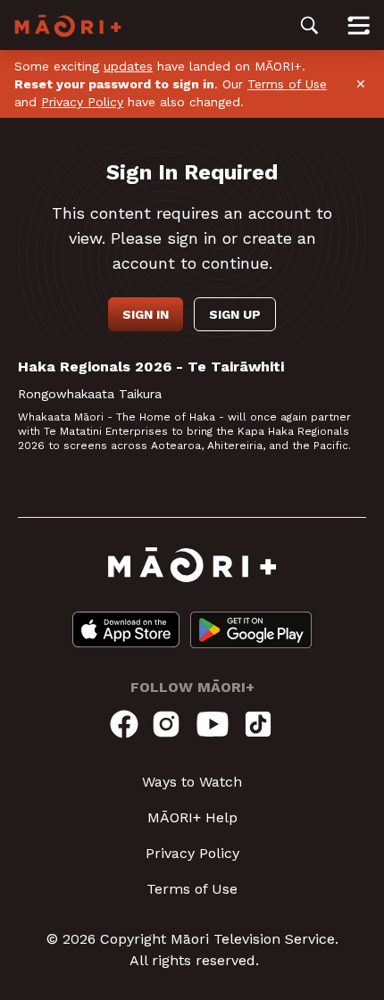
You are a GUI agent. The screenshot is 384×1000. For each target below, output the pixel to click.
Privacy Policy (82, 102)
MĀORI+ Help (192, 817)
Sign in (145, 314)
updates (128, 66)
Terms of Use (287, 84)
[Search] (309, 25)
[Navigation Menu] (358, 25)
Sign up (235, 314)
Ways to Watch (192, 781)
